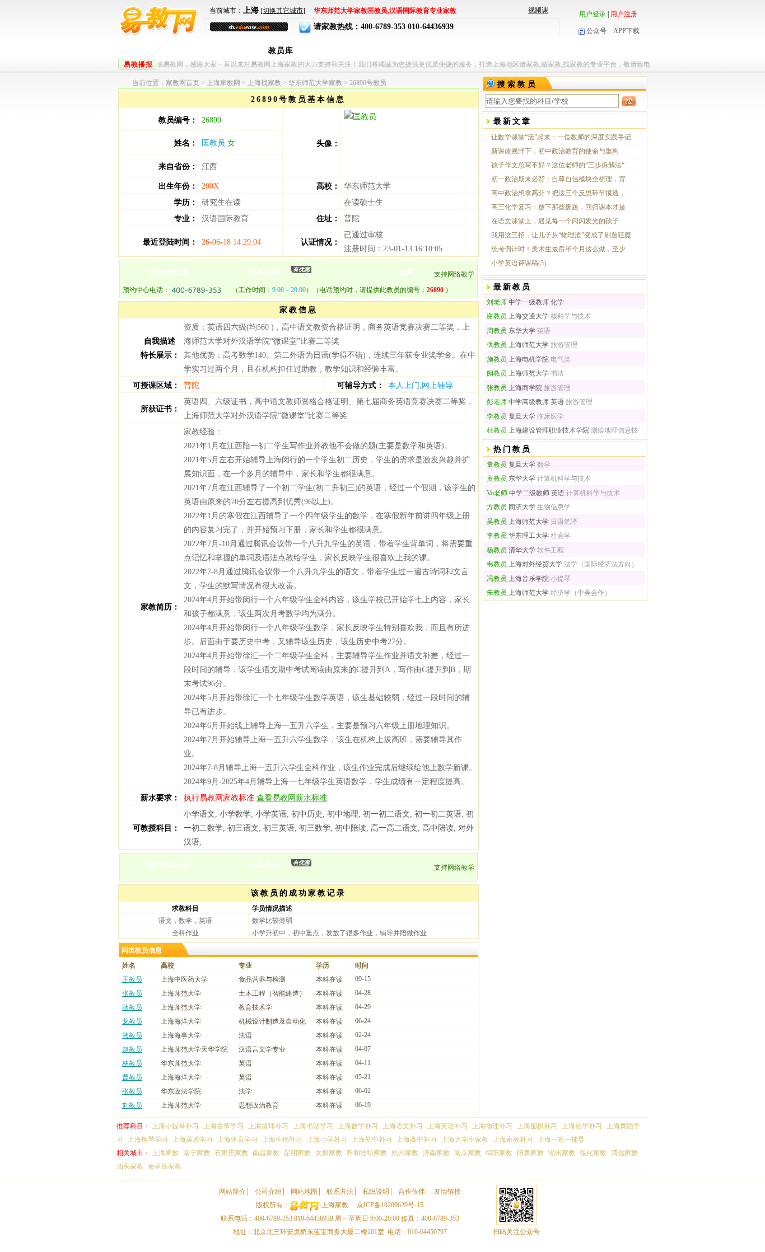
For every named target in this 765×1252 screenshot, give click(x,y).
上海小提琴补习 (175, 1126)
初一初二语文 (386, 814)
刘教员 (132, 1105)
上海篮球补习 (268, 1126)
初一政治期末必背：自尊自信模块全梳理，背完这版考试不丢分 (562, 179)
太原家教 (328, 1153)
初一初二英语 (437, 814)
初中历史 (307, 814)
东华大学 (511, 331)
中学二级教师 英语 (526, 493)
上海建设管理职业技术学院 (538, 430)
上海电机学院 (518, 359)
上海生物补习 (282, 1139)
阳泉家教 (530, 1153)
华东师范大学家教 (315, 83)
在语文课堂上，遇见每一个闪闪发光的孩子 (555, 221)
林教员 (132, 1063)
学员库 (497, 50)
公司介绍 (268, 1191)
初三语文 (243, 828)
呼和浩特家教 (367, 1153)
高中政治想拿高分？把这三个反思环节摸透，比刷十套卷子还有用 (562, 193)
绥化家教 (593, 1153)
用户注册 (623, 14)
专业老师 (320, 50)
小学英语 (271, 814)
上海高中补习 (417, 1139)
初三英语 (279, 828)
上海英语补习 (447, 1126)
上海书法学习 (313, 1126)
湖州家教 (561, 1153)
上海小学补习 (327, 1139)
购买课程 (279, 271)
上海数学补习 (358, 1126)
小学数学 (235, 814)
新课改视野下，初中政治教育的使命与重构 (555, 151)
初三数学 (314, 828)
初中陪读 (350, 828)
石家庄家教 (231, 1153)
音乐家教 (458, 50)
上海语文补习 (402, 1126)
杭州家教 (404, 1153)
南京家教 (467, 1153)
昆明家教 (297, 1153)
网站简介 (232, 1191)
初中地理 (342, 814)
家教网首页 (182, 83)
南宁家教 (196, 1153)
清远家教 (624, 1153)
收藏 (406, 272)
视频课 (538, 10)
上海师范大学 (518, 345)
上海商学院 (514, 388)
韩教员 (132, 1035)
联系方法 (339, 1191)
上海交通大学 (518, 316)
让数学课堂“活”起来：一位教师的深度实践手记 (561, 137)
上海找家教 (264, 83)
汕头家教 (129, 1166)
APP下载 (626, 31)
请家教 (245, 50)
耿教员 (132, 1007)
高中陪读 (438, 828)
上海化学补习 (582, 1126)
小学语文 (199, 814)
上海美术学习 (192, 1139)
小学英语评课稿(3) (518, 263)
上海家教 (205, 50)
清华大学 (511, 550)
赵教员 (132, 1049)
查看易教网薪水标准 (291, 798)
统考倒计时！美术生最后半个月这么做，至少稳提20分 (562, 249)
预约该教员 (169, 272)
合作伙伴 (411, 1191)
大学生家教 (368, 50)
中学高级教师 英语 (525, 402)
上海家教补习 (513, 1139)
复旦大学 (511, 416)
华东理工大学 (518, 536)
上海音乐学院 (518, 579)
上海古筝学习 (223, 1126)
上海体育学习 (237, 1139)
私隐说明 (375, 1191)
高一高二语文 (394, 828)
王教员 (132, 979)
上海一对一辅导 (561, 1139)
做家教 (533, 50)
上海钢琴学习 (148, 1139)
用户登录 (592, 14)
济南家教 (436, 1153)
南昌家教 (266, 1153)
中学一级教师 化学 (525, 302)
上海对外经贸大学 (524, 564)
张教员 (132, 993)
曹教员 (132, 1077)
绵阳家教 (499, 1153)
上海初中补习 (372, 1139)
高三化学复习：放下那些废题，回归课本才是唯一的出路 (562, 207)
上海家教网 (223, 83)
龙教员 (132, 1021)
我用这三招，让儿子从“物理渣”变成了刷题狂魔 (561, 235)
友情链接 (447, 1191)
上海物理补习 (492, 1126)
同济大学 (511, 507)
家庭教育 (577, 50)
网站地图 (304, 1191)
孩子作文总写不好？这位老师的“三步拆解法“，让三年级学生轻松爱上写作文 (562, 165)
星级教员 (415, 50)
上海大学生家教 (464, 1139)
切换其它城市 (283, 11)
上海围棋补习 (537, 1126)
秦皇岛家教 (164, 1166)
